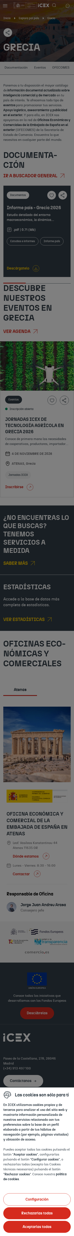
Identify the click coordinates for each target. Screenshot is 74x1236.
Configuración (37, 1199)
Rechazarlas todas (37, 1213)
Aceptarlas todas (37, 1227)
